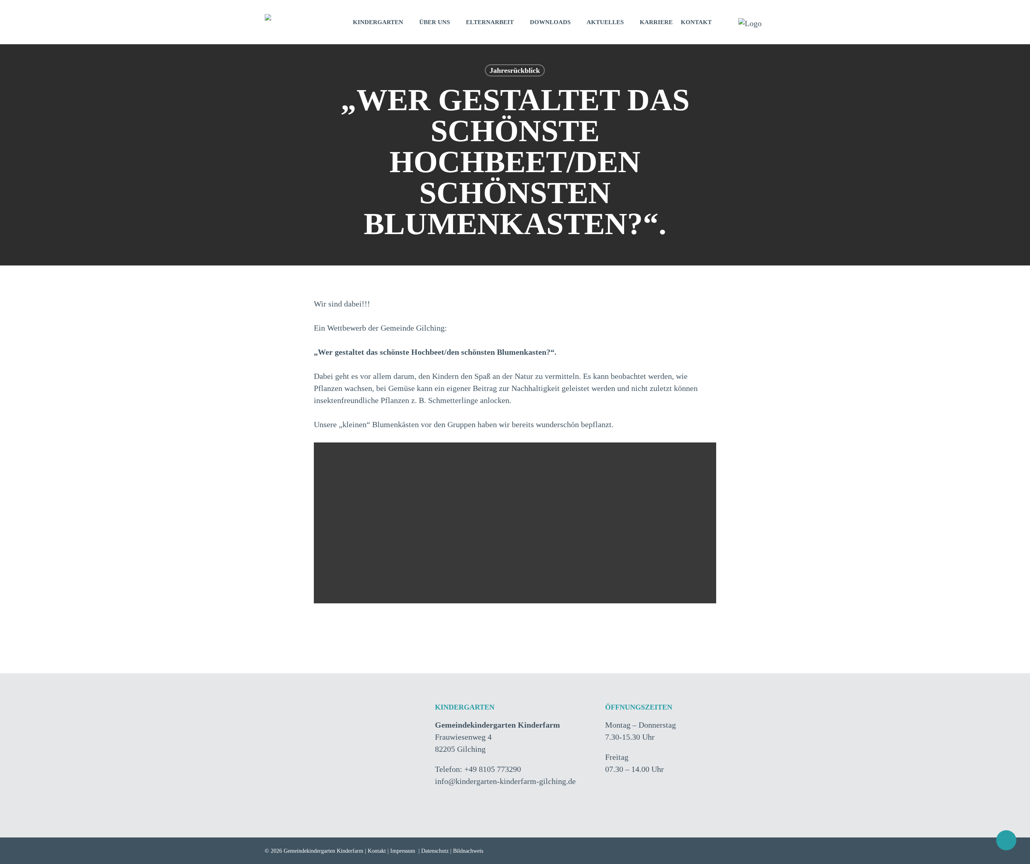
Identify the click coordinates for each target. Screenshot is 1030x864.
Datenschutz (435, 851)
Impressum (402, 851)
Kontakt (377, 851)
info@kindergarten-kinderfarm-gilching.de (505, 781)
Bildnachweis (468, 851)
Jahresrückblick (515, 70)
